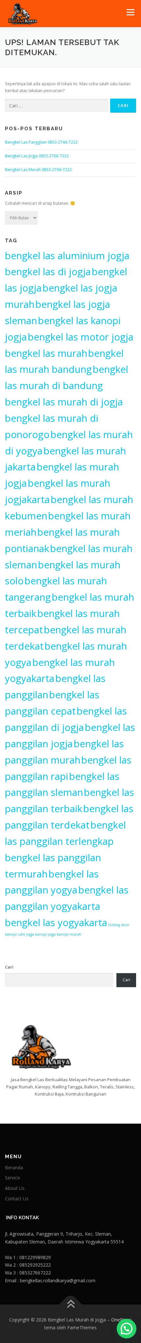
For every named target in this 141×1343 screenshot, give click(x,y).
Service (12, 1178)
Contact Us (17, 1198)
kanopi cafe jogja (19, 934)
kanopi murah (69, 934)
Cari (9, 967)
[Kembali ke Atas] (70, 1304)
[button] (126, 1328)
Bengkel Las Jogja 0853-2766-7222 (37, 156)
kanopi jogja (45, 934)
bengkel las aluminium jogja (67, 255)
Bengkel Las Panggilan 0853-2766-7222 (41, 142)
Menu (130, 12)
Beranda (14, 1167)
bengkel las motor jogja (80, 336)
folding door (119, 925)
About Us (15, 1188)
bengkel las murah (46, 353)
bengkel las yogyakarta (56, 922)
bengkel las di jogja (48, 271)
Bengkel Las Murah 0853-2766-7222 (38, 169)
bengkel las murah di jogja (64, 401)
